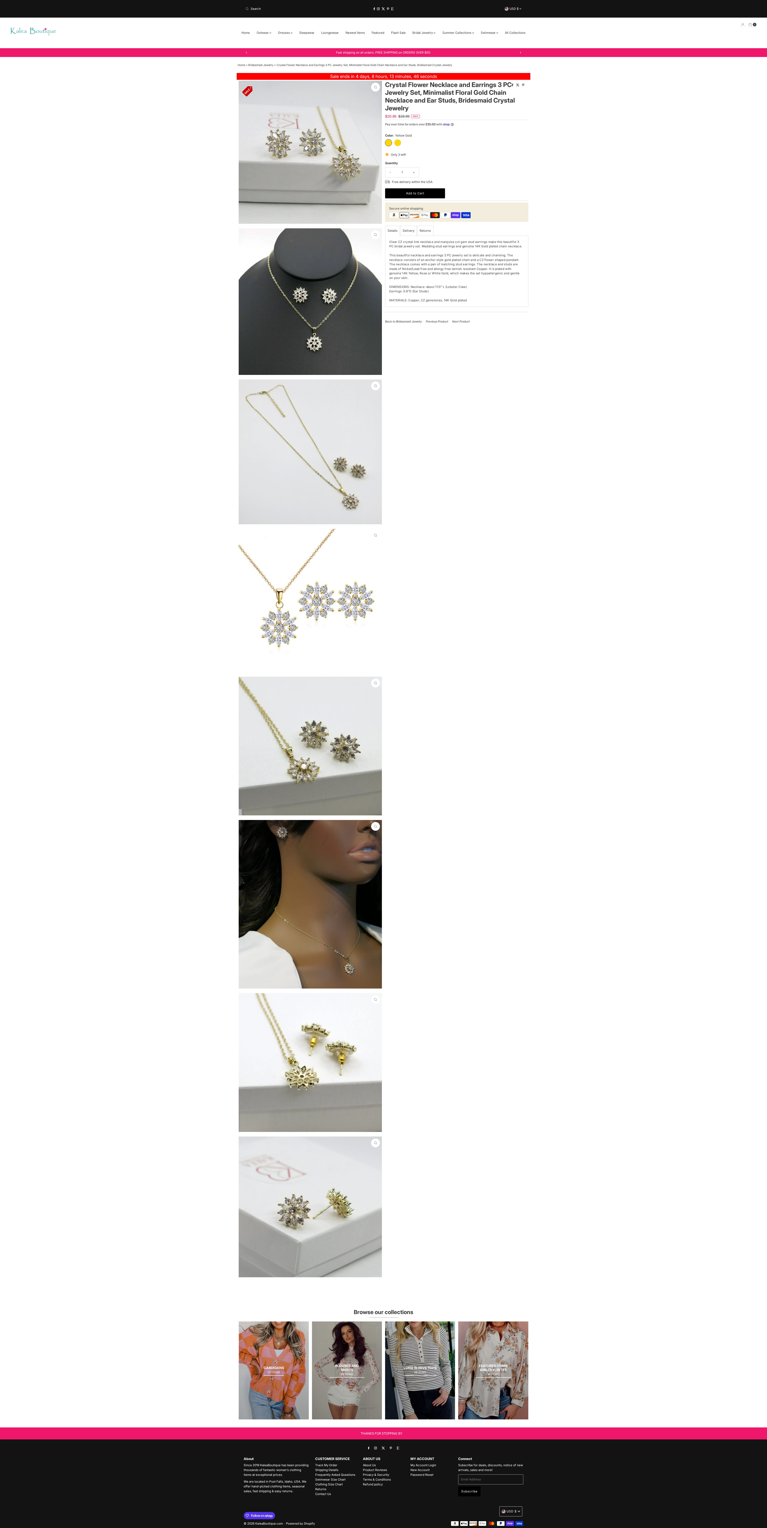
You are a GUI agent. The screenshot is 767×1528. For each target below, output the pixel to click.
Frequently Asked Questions (335, 1475)
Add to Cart (415, 193)
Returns (425, 230)
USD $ (515, 9)
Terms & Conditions (377, 1479)
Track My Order (326, 1465)
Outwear (263, 33)
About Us (369, 1465)
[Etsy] (392, 8)
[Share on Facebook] (513, 85)
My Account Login (423, 1465)
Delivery (408, 230)
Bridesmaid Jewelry (260, 65)
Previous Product (437, 321)
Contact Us (323, 1494)
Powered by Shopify (300, 1523)
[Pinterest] (388, 8)
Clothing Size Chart (329, 1484)
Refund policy (373, 1484)
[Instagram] (378, 8)
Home (245, 33)
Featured (378, 33)
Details (392, 230)
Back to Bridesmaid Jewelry (403, 321)
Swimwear (488, 33)
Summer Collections (457, 33)
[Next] (520, 53)
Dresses (284, 33)
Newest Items (355, 33)
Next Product (461, 321)
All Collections (515, 33)
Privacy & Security (376, 1475)
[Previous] (247, 53)
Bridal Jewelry (423, 33)
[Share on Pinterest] (523, 85)
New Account (420, 1470)
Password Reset (421, 1475)
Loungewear (330, 33)
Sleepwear (306, 33)
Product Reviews (375, 1470)
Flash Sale (398, 33)
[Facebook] (374, 8)
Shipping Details (326, 1470)
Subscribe (469, 1491)
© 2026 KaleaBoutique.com (263, 1523)
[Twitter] (383, 8)
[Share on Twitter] (518, 85)
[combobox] (289, 9)
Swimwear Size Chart (330, 1479)
